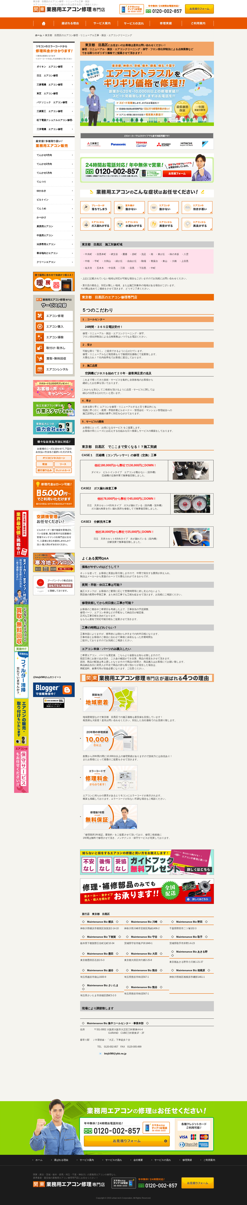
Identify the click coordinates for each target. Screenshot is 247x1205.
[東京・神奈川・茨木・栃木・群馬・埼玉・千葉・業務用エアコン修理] (54, 52)
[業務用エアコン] (54, 143)
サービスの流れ (134, 23)
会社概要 (138, 1160)
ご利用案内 (198, 23)
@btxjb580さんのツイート (47, 677)
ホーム (43, 23)
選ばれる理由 (70, 23)
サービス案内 (102, 23)
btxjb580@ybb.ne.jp (115, 1053)
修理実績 (166, 23)
